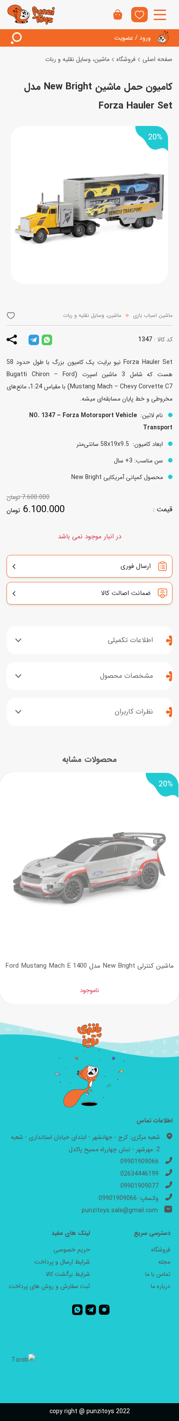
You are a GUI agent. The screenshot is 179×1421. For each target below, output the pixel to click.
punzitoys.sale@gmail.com (120, 1210)
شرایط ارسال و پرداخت (62, 1262)
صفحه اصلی (157, 59)
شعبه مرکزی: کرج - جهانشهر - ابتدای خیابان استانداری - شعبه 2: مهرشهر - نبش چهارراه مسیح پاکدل (85, 1143)
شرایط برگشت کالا (68, 1274)
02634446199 (139, 1174)
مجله (164, 1262)
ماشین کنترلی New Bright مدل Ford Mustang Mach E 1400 (89, 966)
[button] (11, 315)
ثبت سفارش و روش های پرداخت (49, 1286)
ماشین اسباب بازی (152, 315)
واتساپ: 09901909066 (129, 1198)
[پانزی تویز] (31, 14)
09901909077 (139, 1186)
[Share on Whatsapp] (47, 339)
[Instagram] (104, 1309)
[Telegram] (90, 1309)
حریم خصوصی (71, 1249)
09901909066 (139, 1161)
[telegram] (33, 339)
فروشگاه (126, 59)
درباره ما (160, 1286)
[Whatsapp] (77, 1309)
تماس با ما (157, 1274)
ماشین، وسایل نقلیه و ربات (77, 59)
